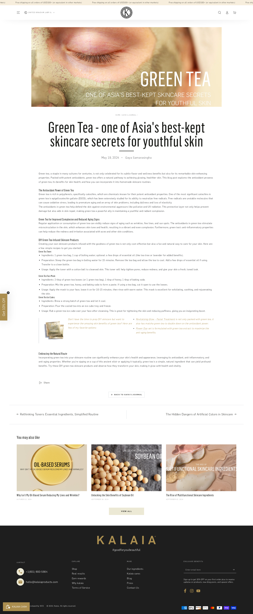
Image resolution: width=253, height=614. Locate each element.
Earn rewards (79, 578)
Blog (129, 578)
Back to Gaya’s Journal (128, 395)
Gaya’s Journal (129, 115)
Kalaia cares (133, 573)
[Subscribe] (234, 570)
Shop (74, 569)
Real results (78, 573)
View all (126, 511)
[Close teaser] (8, 292)
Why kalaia (78, 583)
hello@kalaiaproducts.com (42, 582)
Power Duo (141, 328)
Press (130, 583)
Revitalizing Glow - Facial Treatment (155, 319)
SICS (42, 606)
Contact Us (133, 587)
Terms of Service (81, 587)
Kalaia (56, 606)
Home (118, 115)
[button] (219, 12)
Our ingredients (135, 569)
